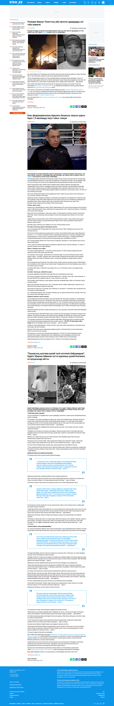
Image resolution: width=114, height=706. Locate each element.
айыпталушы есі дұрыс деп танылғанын (42, 649)
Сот (39, 342)
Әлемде (56, 2)
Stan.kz (45, 32)
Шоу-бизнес (72, 2)
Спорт (64, 2)
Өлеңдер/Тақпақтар (14, 695)
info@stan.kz (13, 672)
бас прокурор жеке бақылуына (43, 87)
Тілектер (11, 693)
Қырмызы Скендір (32, 346)
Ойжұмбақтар (101, 695)
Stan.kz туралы (14, 682)
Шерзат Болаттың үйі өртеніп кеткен (44, 85)
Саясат (48, 2)
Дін (103, 691)
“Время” (29, 176)
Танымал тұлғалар (100, 693)
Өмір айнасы (30, 2)
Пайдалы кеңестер (59, 703)
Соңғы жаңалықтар (17, 113)
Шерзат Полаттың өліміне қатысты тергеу (50, 97)
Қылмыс (36, 342)
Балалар (102, 697)
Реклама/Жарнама (15, 685)
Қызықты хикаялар (48, 703)
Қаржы (39, 2)
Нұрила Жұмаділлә (32, 658)
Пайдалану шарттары (16, 687)
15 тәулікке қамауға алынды (46, 95)
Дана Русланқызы (31, 106)
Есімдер (11, 697)
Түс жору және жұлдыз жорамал (17, 691)
